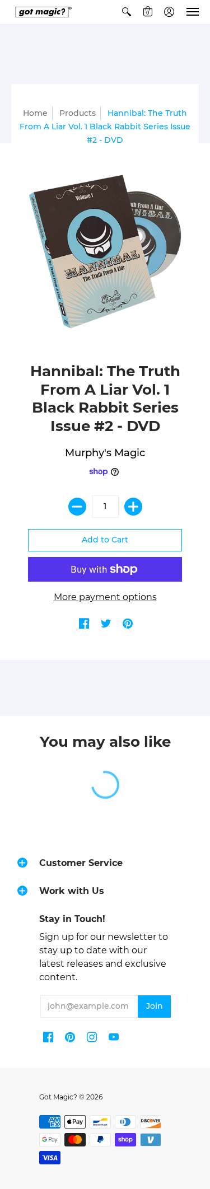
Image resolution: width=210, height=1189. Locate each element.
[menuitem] (126, 12)
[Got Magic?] (42, 12)
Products (77, 113)
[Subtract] (77, 507)
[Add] (133, 507)
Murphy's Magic (105, 453)
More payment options (105, 597)
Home (35, 113)
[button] (126, 12)
